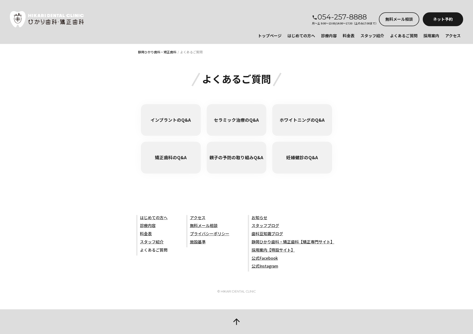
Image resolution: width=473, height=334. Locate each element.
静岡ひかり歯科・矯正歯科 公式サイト (47, 19)
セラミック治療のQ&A (236, 120)
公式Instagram (265, 266)
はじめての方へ (301, 36)
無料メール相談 (204, 225)
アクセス (453, 36)
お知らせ (259, 217)
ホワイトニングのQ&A (302, 120)
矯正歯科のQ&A (171, 157)
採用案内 (431, 36)
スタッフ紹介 (372, 36)
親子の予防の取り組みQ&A (236, 157)
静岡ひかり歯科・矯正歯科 (157, 52)
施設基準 (198, 242)
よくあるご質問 (404, 36)
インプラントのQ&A (171, 120)
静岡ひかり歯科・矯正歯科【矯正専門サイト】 (293, 242)
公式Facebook (265, 258)
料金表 (349, 36)
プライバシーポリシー (209, 233)
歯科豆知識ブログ (267, 233)
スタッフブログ (265, 225)
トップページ (270, 36)
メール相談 (399, 19)
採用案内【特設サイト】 (273, 250)
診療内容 (329, 36)
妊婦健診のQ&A (302, 157)
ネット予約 (443, 19)
